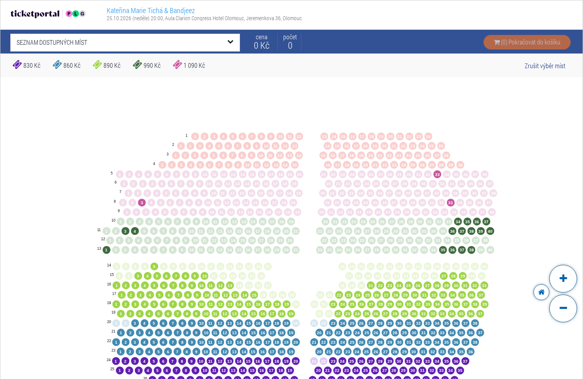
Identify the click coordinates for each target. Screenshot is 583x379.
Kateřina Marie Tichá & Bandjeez (151, 10)
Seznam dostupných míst (52, 42)
